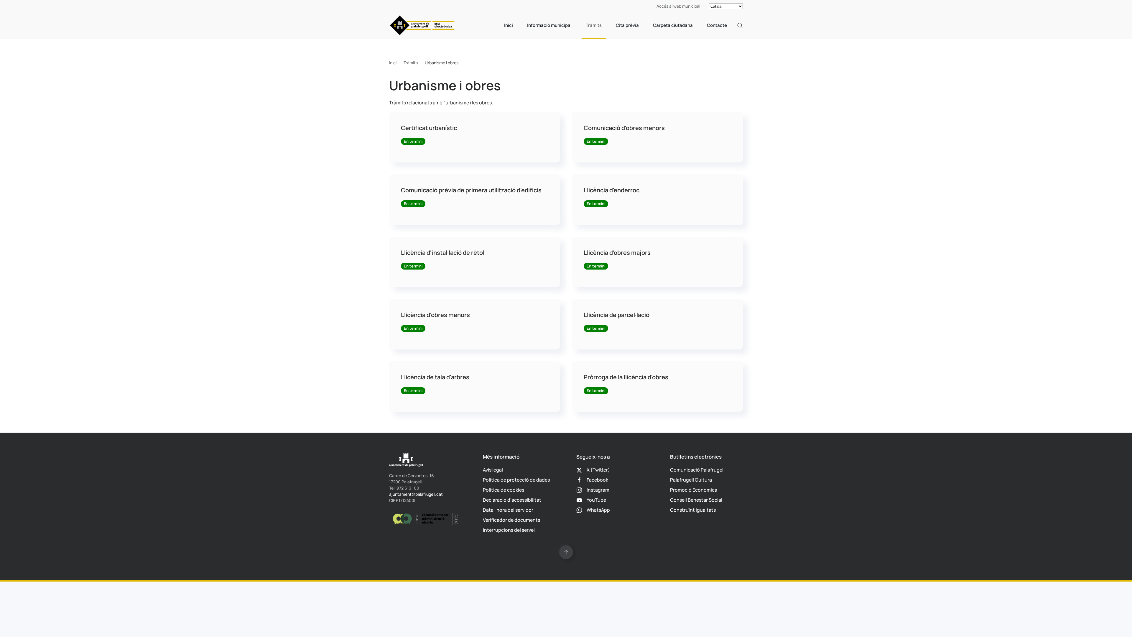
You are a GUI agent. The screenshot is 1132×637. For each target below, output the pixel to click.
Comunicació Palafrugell (697, 470)
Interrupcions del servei (509, 530)
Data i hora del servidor (508, 510)
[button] (740, 25)
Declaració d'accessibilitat (512, 500)
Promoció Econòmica (693, 490)
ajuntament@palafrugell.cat (416, 494)
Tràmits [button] (594, 25)
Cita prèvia (627, 25)
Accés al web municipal (678, 6)
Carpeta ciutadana (673, 25)
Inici (508, 25)
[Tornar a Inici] (422, 25)
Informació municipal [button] (549, 25)
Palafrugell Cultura (691, 480)
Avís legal (493, 470)
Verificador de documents (511, 520)
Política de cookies (503, 490)
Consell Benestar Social (696, 500)
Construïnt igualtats (693, 510)
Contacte (717, 25)
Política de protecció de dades (516, 480)
